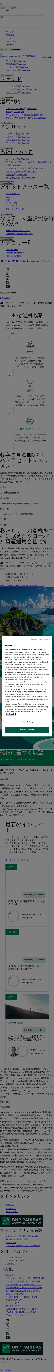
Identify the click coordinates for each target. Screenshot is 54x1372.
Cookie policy (10, 714)
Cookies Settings (27, 722)
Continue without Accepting (40, 639)
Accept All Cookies (27, 729)
